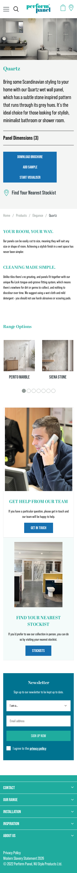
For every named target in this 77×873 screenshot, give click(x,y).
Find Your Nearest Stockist (34, 193)
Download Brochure (30, 156)
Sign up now (38, 735)
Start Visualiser (30, 177)
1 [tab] (24, 391)
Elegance (38, 215)
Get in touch (38, 528)
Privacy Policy (12, 852)
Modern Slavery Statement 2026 (23, 858)
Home (6, 215)
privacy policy (38, 748)
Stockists (38, 650)
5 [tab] (43, 391)
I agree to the (29, 748)
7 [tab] (53, 391)
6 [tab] (48, 391)
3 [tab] (34, 391)
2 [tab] (29, 391)
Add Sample (30, 167)
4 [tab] (39, 391)
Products (21, 215)
